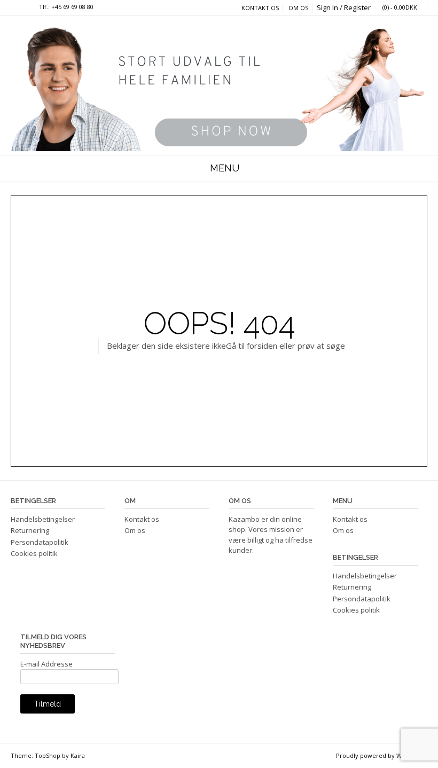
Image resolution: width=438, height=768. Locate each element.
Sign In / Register (344, 7)
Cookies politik (34, 553)
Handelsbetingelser (43, 519)
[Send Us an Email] (14, 7)
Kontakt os (260, 8)
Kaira (78, 755)
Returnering (30, 530)
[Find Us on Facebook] (23, 7)
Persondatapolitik (39, 542)
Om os (298, 8)
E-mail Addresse (46, 664)
